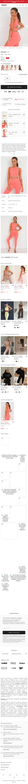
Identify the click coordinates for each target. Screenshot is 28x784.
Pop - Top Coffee (5, 285)
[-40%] (7, 274)
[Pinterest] (10, 775)
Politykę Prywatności (14, 640)
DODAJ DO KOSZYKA (15, 87)
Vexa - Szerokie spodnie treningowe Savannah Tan (18, 322)
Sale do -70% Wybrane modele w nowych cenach (14, 2)
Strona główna (4, 47)
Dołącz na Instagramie (8, 756)
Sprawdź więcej (14, 613)
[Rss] (24, 775)
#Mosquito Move (16, 653)
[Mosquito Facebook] (3, 775)
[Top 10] (7, 376)
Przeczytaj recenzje (7, 743)
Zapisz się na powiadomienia (10, 729)
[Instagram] (17, 775)
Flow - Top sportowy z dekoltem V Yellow (6, 322)
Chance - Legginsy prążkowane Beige (18, 356)
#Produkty (5, 653)
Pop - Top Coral (4, 421)
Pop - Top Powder (18, 285)
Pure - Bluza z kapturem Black (4, 387)
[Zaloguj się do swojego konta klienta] (20, 5)
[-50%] (7, 411)
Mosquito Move (12, 47)
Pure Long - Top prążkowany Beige (5, 356)
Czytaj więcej (6, 749)
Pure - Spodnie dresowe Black (17, 387)
